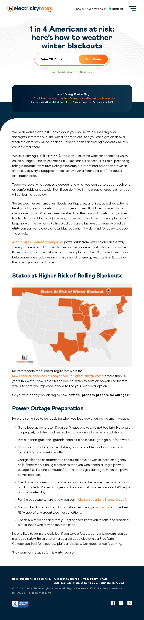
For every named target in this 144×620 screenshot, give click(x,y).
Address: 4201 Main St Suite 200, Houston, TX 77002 (89, 583)
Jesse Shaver (72, 102)
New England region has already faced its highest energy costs (57, 376)
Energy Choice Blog (76, 94)
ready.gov (101, 507)
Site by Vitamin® (40, 592)
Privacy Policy (89, 578)
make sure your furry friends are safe (102, 499)
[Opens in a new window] (20, 605)
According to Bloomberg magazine (37, 242)
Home (58, 94)
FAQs (103, 578)
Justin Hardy (46, 102)
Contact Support (65, 578)
